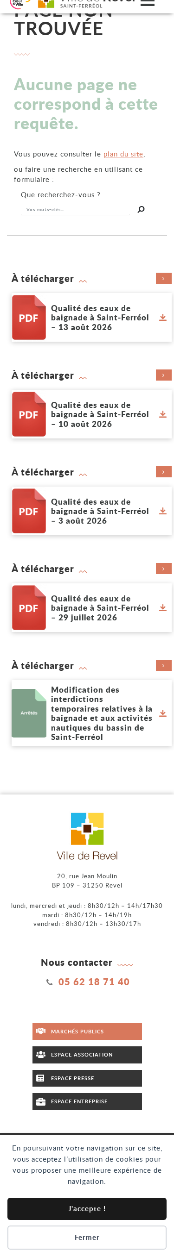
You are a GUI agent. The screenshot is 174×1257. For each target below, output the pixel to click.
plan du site (123, 153)
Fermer (87, 1237)
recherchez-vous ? (61, 194)
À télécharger (43, 278)
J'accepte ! (87, 1208)
